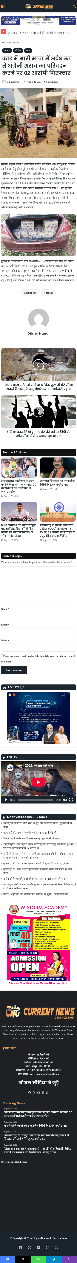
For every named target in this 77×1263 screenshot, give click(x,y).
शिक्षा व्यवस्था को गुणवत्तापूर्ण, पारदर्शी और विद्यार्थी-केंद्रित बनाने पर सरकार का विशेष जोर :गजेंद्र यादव (18, 530)
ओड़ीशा (18, 50)
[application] (38, 782)
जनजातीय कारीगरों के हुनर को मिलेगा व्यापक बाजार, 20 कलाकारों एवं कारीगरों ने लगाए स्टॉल (18, 486)
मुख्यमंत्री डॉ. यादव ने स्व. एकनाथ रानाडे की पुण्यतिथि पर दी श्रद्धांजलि (36, 863)
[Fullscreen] (71, 800)
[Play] (6, 800)
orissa (49, 292)
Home (7, 42)
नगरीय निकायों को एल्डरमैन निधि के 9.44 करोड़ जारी (57, 482)
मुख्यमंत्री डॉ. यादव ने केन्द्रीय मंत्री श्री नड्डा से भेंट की (29, 832)
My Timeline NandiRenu (14, 1161)
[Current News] (38, 6)
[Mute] (65, 800)
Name (5, 609)
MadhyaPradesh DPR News (27, 817)
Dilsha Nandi (13, 82)
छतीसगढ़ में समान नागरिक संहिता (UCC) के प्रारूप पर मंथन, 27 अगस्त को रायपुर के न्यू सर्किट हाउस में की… (57, 530)
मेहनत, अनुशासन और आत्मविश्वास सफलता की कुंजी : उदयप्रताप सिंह (35, 894)
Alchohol (30, 292)
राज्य (28, 50)
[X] (34, 1092)
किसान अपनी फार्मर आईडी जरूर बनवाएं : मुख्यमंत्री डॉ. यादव (31, 838)
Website (5, 640)
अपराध (16, 42)
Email (5, 624)
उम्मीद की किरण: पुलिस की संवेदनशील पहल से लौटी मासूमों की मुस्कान (35, 878)
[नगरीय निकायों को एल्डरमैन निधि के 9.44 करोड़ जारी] (58, 467)
